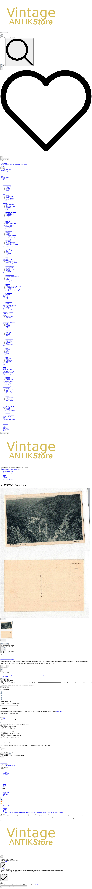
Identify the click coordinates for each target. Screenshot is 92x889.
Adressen (14, 164)
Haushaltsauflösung (7, 792)
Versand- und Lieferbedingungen (7, 659)
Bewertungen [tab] (6, 676)
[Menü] (2, 35)
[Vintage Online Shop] (32, 31)
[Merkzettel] (46, 155)
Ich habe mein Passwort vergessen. (7, 715)
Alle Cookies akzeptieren (22, 886)
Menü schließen (6, 159)
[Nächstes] (4, 619)
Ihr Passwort (3, 714)
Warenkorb (5, 795)
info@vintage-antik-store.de (9, 765)
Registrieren (3, 868)
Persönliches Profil (8, 164)
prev (2, 725)
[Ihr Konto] (2, 157)
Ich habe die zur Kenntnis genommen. (15, 749)
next (4, 725)
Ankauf (4, 785)
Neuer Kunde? (59, 711)
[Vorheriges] (2, 619)
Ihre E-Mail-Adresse (5, 713)
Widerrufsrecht (6, 773)
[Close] (1, 642)
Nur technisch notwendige (5, 886)
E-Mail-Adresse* (4, 752)
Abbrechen (3, 718)
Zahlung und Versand (7, 782)
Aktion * (2, 751)
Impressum (5, 775)
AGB (4, 776)
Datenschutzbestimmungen (12, 749)
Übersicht (3, 164)
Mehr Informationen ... (39, 884)
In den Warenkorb (4, 667)
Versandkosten (22, 814)
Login (4, 786)
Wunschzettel (5, 794)
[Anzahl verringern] (2, 666)
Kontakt (4, 784)
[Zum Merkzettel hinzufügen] (2, 670)
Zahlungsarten (19, 164)
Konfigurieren (14, 886)
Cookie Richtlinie (6, 772)
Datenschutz (5, 774)
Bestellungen (24, 164)
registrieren (5, 163)
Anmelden (3, 161)
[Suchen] (13, 37)
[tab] (32, 675)
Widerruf (5, 809)
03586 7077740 (4, 763)
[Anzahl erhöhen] (8, 666)
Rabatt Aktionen (6, 793)
